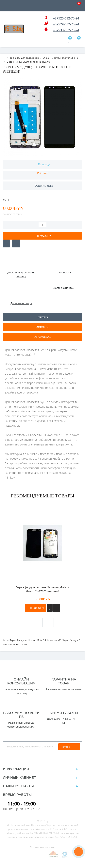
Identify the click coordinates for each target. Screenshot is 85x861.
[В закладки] (6, 243)
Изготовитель (42, 336)
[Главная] (4, 57)
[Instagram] (39, 759)
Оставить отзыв (44, 185)
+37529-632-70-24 (66, 24)
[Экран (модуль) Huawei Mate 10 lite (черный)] (42, 117)
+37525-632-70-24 (66, 18)
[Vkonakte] (46, 759)
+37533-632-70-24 (66, 30)
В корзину (36, 608)
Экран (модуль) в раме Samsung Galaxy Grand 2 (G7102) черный (42, 589)
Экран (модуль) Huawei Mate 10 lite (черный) (35, 640)
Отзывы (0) (42, 326)
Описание (42, 317)
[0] (69, 41)
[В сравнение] (16, 243)
